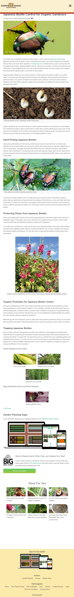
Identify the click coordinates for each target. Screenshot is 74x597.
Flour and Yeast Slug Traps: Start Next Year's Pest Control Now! (58, 517)
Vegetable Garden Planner (50, 419)
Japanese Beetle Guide (33, 404)
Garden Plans (47, 578)
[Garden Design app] (38, 451)
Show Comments (19, 471)
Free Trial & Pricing (17, 587)
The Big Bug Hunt (37, 64)
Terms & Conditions (31, 589)
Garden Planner (27, 578)
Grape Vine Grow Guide (46, 366)
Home (7, 587)
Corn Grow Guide (19, 366)
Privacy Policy (45, 589)
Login (67, 587)
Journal (37, 578)
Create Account (58, 587)
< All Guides (7, 408)
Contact (47, 587)
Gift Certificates (31, 587)
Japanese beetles (56, 59)
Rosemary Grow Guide (33, 382)
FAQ (41, 587)
